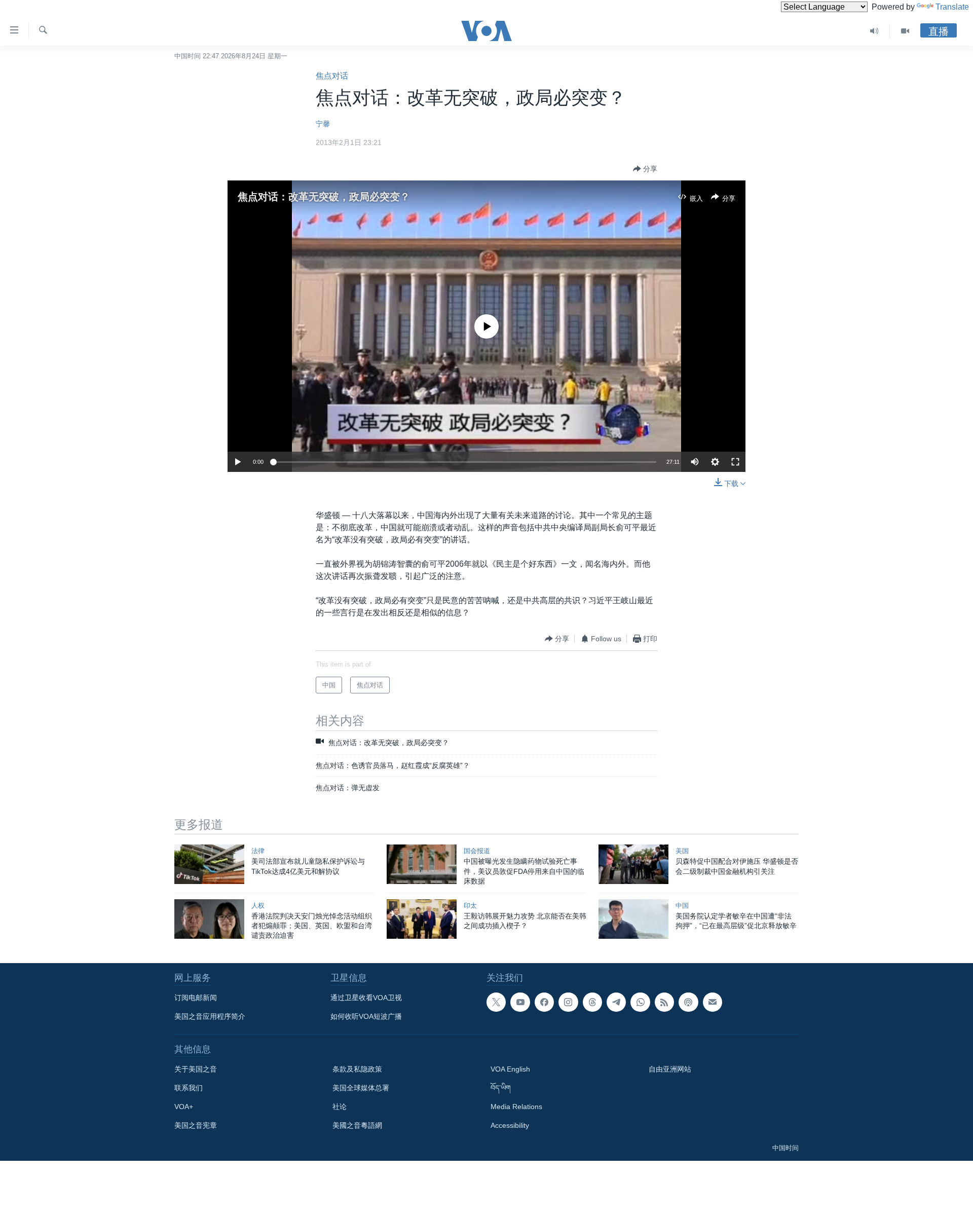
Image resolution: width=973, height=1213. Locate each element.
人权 (258, 905)
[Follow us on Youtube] (520, 1002)
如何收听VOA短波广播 (366, 1016)
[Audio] (874, 31)
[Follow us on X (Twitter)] (496, 1002)
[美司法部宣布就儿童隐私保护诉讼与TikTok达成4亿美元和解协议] (209, 864)
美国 (682, 851)
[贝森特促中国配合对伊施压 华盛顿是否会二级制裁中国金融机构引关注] (633, 864)
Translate (952, 7)
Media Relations (516, 1106)
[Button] (645, 169)
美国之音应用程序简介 (209, 1016)
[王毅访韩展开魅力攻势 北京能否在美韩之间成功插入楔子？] (422, 919)
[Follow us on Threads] (592, 1002)
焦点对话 (332, 75)
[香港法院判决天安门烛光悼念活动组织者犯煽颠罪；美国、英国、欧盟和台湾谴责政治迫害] (209, 919)
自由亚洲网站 (670, 1069)
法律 (258, 851)
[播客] (688, 1002)
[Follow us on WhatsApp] (640, 1002)
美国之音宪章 (195, 1125)
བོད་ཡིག (501, 1088)
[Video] (905, 31)
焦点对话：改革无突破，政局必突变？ (324, 196)
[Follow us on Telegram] (616, 1002)
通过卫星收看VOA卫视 (366, 998)
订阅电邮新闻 (195, 998)
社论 (339, 1106)
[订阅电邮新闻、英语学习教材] (712, 1002)
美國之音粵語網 (357, 1125)
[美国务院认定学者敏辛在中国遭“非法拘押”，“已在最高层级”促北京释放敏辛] (633, 919)
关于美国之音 (195, 1069)
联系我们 (188, 1088)
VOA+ (183, 1106)
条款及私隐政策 (357, 1069)
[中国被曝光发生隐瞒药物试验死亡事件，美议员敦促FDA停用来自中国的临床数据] (422, 864)
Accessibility (510, 1125)
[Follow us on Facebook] (544, 1002)
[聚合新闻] (664, 1002)
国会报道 (477, 851)
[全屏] (735, 462)
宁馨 (323, 124)
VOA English (510, 1069)
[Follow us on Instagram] (568, 1002)
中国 (682, 905)
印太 (470, 905)
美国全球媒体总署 (360, 1088)
